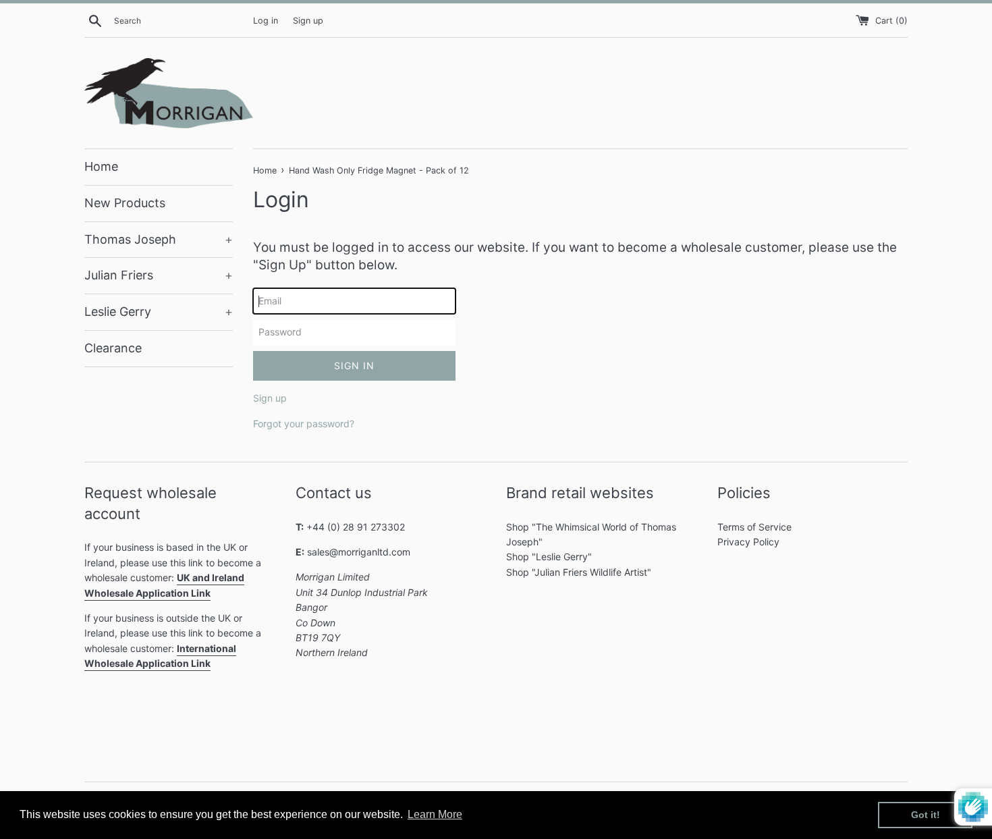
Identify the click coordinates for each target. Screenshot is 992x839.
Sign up (308, 21)
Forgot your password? (303, 423)
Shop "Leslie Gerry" (549, 556)
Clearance (113, 348)
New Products (124, 203)
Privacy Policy (748, 541)
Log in (265, 21)
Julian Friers (158, 275)
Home (101, 166)
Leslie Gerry (158, 311)
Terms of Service (754, 527)
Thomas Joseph (158, 239)
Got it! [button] (925, 814)
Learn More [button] (435, 814)
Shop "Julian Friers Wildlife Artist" (578, 572)
